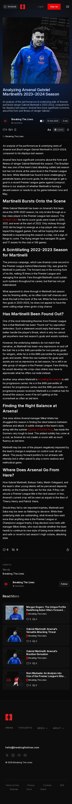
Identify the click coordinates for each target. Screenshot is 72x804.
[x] (7, 755)
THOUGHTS (25, 728)
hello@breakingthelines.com (22, 747)
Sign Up (54, 6)
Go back (12, 6)
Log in (41, 6)
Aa (49, 129)
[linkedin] (13, 755)
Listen (60, 129)
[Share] (68, 129)
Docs (29, 789)
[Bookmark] (15, 129)
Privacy (31, 785)
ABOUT (57, 728)
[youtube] (19, 755)
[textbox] (36, 342)
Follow (64, 584)
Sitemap (14, 789)
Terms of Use (12, 785)
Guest (43, 789)
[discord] (25, 755)
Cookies (47, 785)
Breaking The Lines (22, 119)
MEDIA (41, 728)
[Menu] (67, 6)
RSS (62, 785)
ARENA (9, 728)
